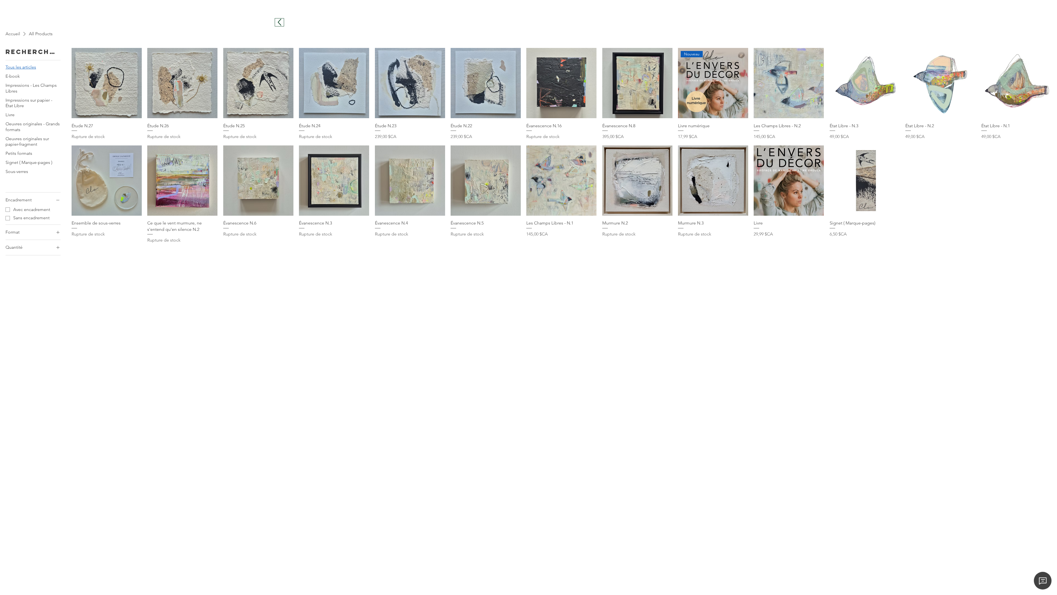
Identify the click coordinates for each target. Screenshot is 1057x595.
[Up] (279, 22)
